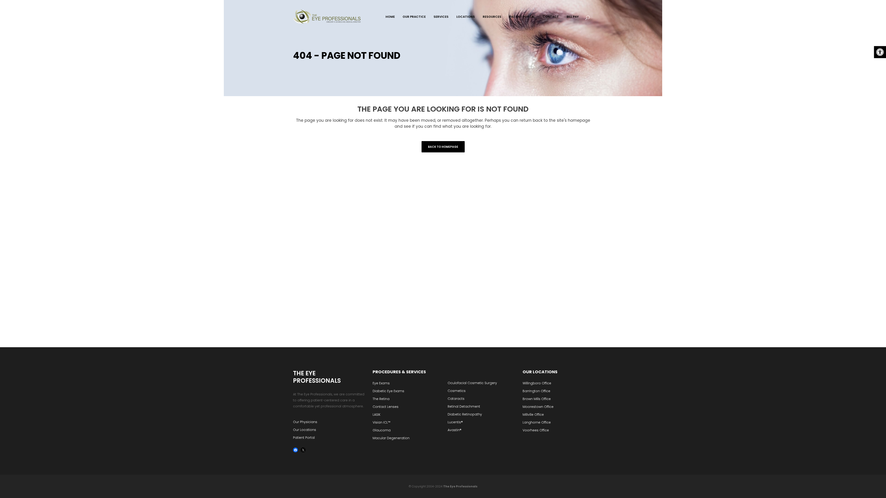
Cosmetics (457, 390)
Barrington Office (536, 391)
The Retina (381, 399)
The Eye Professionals (460, 486)
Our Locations (304, 429)
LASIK (376, 414)
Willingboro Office (537, 383)
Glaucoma (382, 430)
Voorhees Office (536, 430)
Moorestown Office (538, 406)
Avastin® (454, 430)
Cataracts (456, 398)
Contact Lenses (385, 406)
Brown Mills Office (537, 399)
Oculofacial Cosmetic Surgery (472, 383)
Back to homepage (443, 147)
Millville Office (533, 414)
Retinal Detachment (464, 406)
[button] (880, 52)
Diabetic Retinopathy (465, 414)
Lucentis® (455, 422)
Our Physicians (305, 422)
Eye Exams (381, 383)
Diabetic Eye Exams (388, 391)
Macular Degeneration (391, 438)
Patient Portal (304, 437)
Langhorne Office (537, 422)
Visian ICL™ (381, 422)
